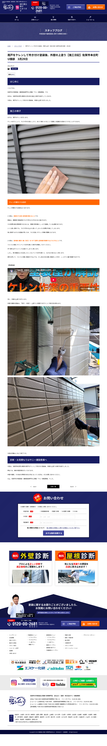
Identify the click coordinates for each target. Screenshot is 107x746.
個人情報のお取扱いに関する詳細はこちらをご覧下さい (63, 528)
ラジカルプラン (33, 640)
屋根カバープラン (51, 645)
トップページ (12, 635)
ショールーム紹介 (14, 648)
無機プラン (32, 644)
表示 (13, 74)
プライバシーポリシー (89, 635)
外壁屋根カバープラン (52, 650)
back (72, 487)
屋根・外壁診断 (69, 637)
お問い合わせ (12, 653)
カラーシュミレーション (71, 648)
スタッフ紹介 (12, 645)
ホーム (17, 20)
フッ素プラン (32, 642)
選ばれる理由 (12, 643)
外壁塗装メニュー (32, 635)
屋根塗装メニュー (51, 635)
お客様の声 (68, 643)
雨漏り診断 (68, 635)
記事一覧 (53, 487)
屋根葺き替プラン (51, 647)
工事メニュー (35, 20)
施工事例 (53, 20)
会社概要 (11, 637)
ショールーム (90, 20)
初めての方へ (72, 20)
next (34, 487)
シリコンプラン (33, 637)
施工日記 (14, 68)
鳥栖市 (11, 651)
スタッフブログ (69, 645)
